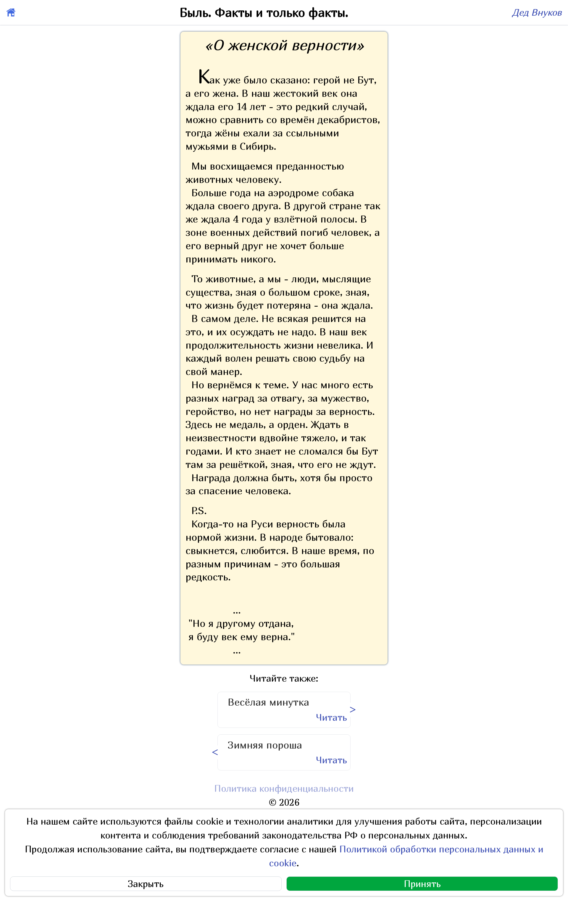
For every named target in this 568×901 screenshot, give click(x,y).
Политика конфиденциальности (284, 788)
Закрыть (146, 883)
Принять (422, 883)
